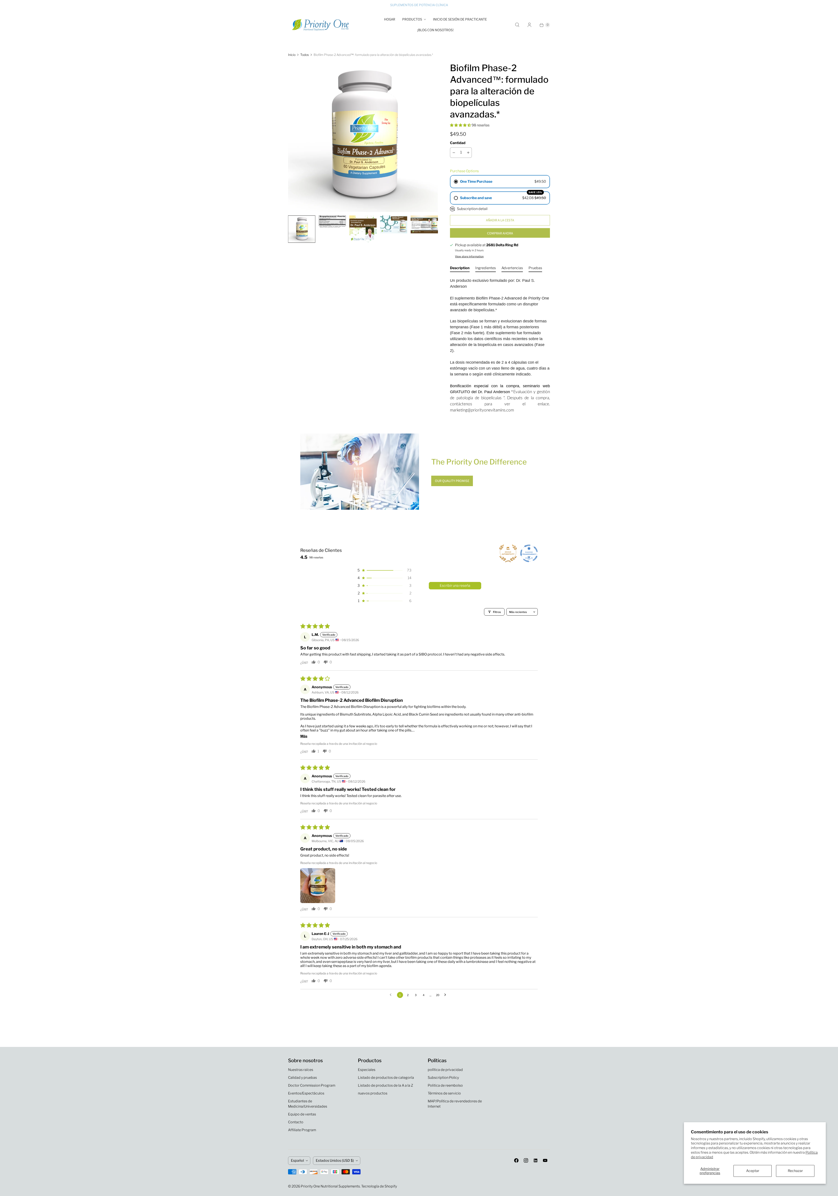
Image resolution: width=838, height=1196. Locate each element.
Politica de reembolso (445, 1085)
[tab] (460, 269)
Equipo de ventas (302, 1114)
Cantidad (457, 143)
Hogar (389, 19)
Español (297, 1160)
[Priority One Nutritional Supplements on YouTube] (545, 1160)
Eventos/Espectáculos (306, 1093)
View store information (469, 256)
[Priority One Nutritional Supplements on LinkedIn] (535, 1160)
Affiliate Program (302, 1130)
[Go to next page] (446, 995)
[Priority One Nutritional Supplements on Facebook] (516, 1160)
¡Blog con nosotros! (435, 30)
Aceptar (752, 1171)
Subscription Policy (443, 1078)
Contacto (295, 1122)
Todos (304, 55)
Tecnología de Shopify (379, 1186)
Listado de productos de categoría (386, 1078)
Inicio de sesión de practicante (460, 19)
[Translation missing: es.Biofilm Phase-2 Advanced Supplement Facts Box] (332, 221)
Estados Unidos (335, 1160)
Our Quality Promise (452, 480)
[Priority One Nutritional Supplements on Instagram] (526, 1160)
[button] (461, 125)
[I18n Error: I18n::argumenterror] (301, 229)
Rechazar (795, 1171)
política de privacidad (445, 1070)
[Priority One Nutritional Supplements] (321, 24)
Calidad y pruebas (302, 1078)
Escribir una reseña (455, 585)
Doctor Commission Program (311, 1085)
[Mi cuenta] (529, 25)
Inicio (291, 55)
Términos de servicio (444, 1093)
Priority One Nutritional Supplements (330, 1186)
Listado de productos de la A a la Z (385, 1085)
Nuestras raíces (300, 1070)
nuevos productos (372, 1093)
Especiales (366, 1070)
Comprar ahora (500, 233)
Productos (412, 19)
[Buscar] (517, 25)
